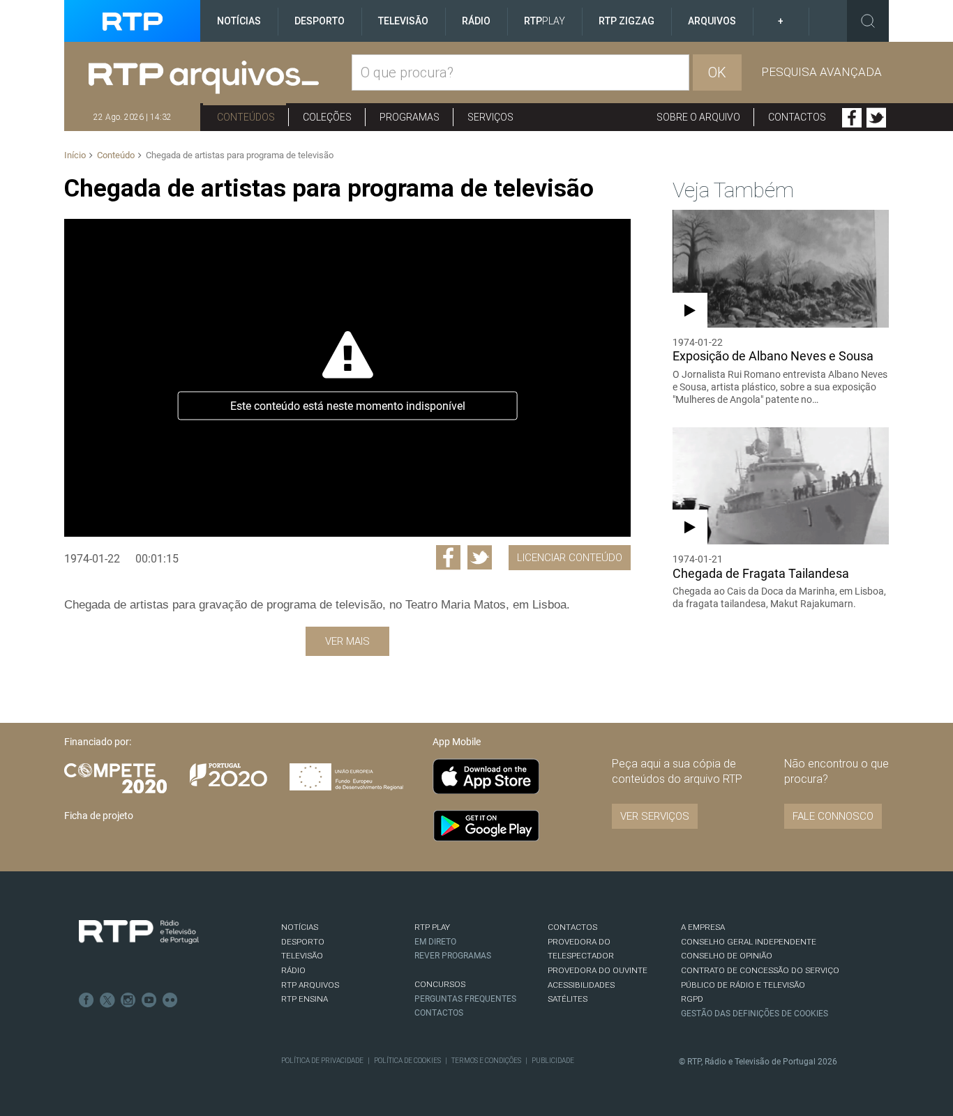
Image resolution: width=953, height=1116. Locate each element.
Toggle (868, 21)
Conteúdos (246, 117)
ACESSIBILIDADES (581, 985)
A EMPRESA (703, 927)
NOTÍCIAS (299, 927)
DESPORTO (302, 942)
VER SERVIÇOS (654, 816)
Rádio (476, 20)
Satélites (567, 999)
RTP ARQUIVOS (310, 985)
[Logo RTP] (139, 932)
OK (717, 72)
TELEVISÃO (302, 956)
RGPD (692, 999)
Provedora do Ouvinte (597, 970)
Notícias (239, 20)
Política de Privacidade (322, 1060)
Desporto (319, 20)
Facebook (852, 118)
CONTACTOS (572, 927)
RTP (544, 20)
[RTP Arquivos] (220, 78)
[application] (347, 378)
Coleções (327, 117)
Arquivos (712, 20)
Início (75, 155)
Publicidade (553, 1060)
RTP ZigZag (626, 20)
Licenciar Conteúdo (569, 557)
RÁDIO (293, 970)
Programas (410, 117)
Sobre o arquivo (698, 117)
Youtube (149, 1000)
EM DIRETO (435, 942)
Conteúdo (116, 155)
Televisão (403, 20)
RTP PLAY (432, 927)
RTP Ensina (304, 999)
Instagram (128, 1000)
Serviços (490, 117)
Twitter (876, 118)
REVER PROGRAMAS (452, 956)
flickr (170, 1000)
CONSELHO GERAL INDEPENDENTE (748, 942)
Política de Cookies (407, 1060)
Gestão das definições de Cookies (754, 1013)
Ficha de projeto (98, 815)
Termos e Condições (486, 1060)
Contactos (797, 117)
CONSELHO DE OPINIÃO (726, 956)
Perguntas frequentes (465, 999)
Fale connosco (833, 816)
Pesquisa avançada (821, 72)
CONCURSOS (439, 984)
